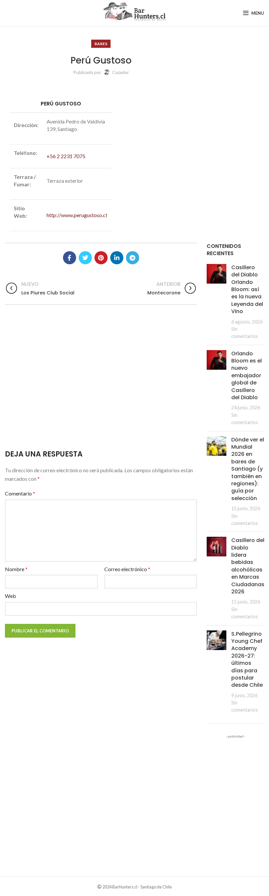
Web (10, 596)
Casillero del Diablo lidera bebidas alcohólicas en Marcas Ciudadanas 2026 (247, 565)
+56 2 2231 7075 (66, 156)
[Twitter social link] (85, 257)
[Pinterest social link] (101, 257)
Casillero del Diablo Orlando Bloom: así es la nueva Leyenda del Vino (247, 289)
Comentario (20, 493)
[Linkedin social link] (116, 257)
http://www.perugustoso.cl (77, 215)
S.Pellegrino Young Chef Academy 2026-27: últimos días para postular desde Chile (247, 659)
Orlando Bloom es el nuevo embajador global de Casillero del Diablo (246, 375)
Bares (100, 43)
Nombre (16, 569)
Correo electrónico (127, 569)
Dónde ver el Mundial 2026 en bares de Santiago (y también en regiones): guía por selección (247, 469)
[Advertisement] (101, 382)
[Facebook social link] (69, 257)
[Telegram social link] (132, 257)
